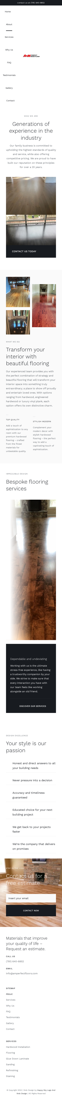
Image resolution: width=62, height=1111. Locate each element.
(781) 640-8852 (38, 3)
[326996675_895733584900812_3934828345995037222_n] (31, 55)
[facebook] (28, 1102)
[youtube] (39, 1102)
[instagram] (23, 1102)
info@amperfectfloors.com (22, 973)
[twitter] (34, 1102)
